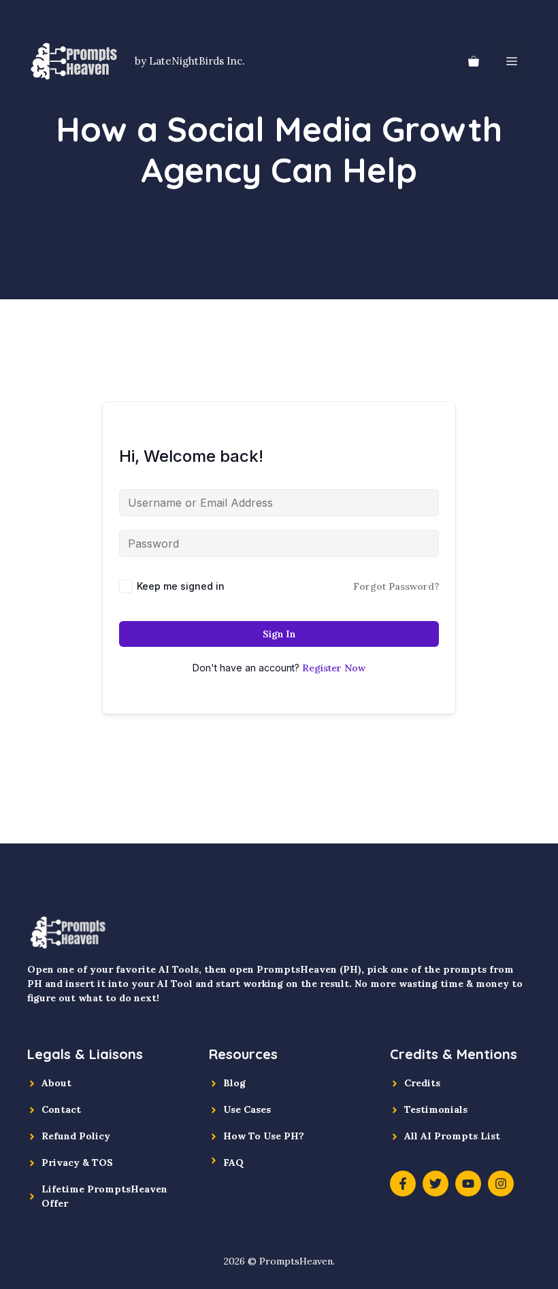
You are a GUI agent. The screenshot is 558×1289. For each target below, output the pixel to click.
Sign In (279, 634)
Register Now (333, 668)
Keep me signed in (181, 586)
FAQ (233, 1162)
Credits (422, 1083)
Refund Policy (76, 1136)
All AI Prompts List (452, 1136)
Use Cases (247, 1109)
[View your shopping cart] (474, 61)
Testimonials (435, 1109)
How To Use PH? (263, 1136)
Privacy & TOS (77, 1162)
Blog (234, 1083)
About (56, 1083)
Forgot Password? (396, 586)
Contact (61, 1109)
